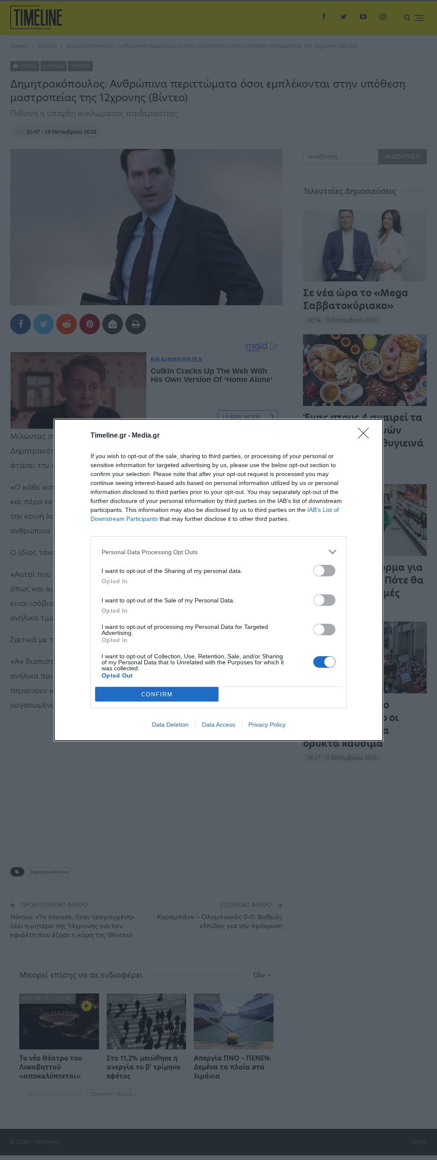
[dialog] (218, 580)
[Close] (366, 436)
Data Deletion (170, 724)
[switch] (324, 570)
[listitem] (218, 551)
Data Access (218, 724)
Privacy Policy (267, 724)
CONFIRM (157, 694)
